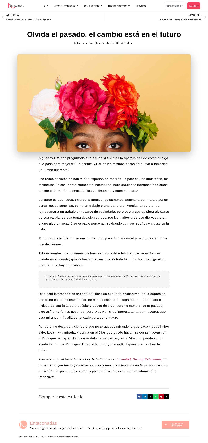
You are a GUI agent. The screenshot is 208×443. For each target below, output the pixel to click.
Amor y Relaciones (64, 5)
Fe (44, 5)
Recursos (141, 5)
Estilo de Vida (91, 5)
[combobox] (175, 6)
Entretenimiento (117, 5)
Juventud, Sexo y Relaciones (139, 359)
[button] (139, 396)
